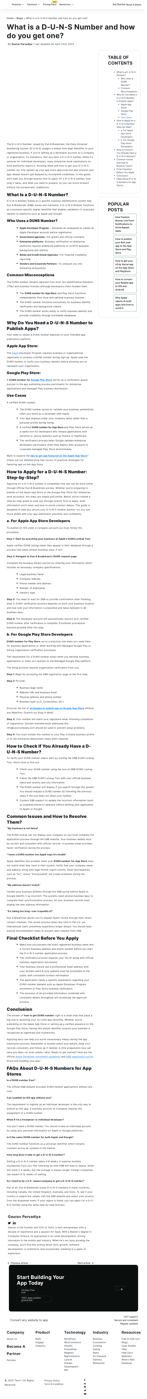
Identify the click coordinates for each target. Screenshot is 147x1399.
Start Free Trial (120, 1288)
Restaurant (99, 1363)
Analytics (40, 1345)
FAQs (124, 1349)
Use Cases (126, 117)
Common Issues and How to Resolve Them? (125, 162)
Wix (66, 1369)
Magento (69, 1352)
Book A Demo (134, 4)
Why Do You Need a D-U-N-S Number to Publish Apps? (127, 97)
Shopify (68, 1345)
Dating (96, 1349)
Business (97, 1338)
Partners (11, 1360)
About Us (12, 1338)
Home (10, 18)
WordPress (70, 1338)
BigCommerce (72, 1356)
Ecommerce (99, 1342)
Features (16, 4)
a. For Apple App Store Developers (127, 133)
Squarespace (71, 1366)
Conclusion (122, 175)
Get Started (119, 4)
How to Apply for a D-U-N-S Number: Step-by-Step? (126, 123)
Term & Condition (53, 1384)
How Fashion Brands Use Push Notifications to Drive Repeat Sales (124, 224)
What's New (128, 1359)
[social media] (84, 1380)
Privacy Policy (52, 1380)
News (96, 1352)
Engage (39, 1342)
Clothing (97, 1345)
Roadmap (127, 1363)
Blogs (20, 18)
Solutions (32, 4)
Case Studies (129, 1345)
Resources (64, 4)
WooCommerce (72, 1342)
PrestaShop (70, 1349)
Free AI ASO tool (131, 1338)
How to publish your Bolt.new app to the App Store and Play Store (123, 246)
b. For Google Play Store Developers (128, 143)
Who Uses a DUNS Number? (127, 81)
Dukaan (68, 1363)
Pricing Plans (50, 3)
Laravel (68, 1359)
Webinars (126, 1356)
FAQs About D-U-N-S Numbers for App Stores (127, 182)
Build (38, 1338)
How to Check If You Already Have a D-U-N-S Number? (126, 153)
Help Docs (127, 1352)
